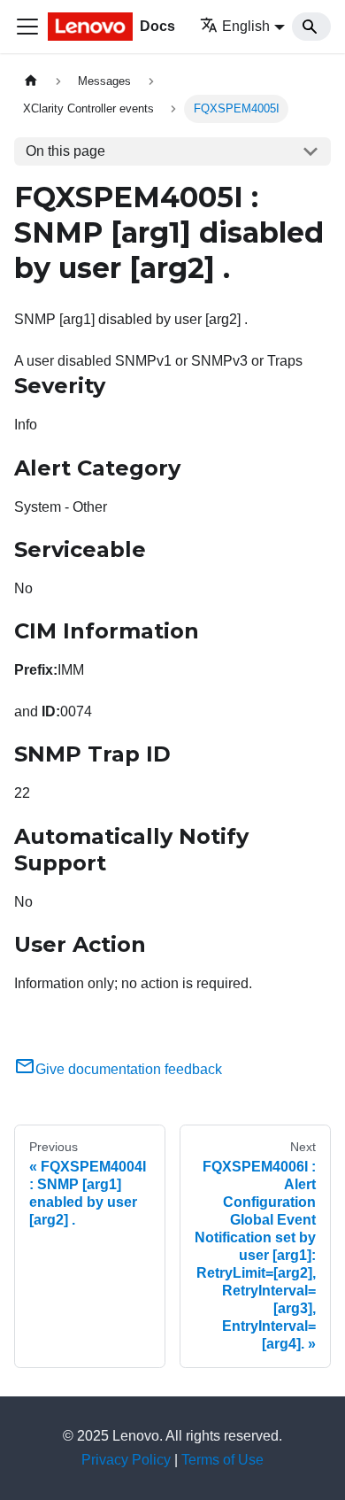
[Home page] (31, 81)
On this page (65, 151)
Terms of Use (222, 1459)
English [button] (246, 26)
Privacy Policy (126, 1459)
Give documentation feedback (128, 1069)
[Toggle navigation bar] (27, 26)
